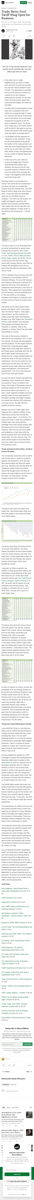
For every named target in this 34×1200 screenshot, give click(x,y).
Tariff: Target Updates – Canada (13, 993)
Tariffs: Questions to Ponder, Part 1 (14, 968)
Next (27, 1071)
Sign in (30, 2)
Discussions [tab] (15, 1107)
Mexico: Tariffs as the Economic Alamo (15, 986)
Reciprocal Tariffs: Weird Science (13, 923)
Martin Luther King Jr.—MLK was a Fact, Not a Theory (12, 1131)
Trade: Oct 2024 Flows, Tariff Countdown (16, 979)
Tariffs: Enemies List (8, 898)
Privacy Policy (22, 1189)
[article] (17, 1119)
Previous (7, 1071)
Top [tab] (4, 1107)
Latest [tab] (8, 1107)
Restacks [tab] (13, 1084)
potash (8, 762)
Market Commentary (9, 8)
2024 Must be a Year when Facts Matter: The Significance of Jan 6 (11, 1115)
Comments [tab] (6, 1084)
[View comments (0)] (9, 36)
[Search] (31, 1107)
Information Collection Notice (20, 1050)
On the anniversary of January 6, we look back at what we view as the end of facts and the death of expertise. (12, 1120)
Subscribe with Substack (18, 1181)
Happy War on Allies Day (10, 902)
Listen (30, 31)
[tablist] (9, 1084)
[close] (28, 1144)
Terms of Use (25, 1048)
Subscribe (23, 2)
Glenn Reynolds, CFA (12, 30)
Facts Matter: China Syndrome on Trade (16, 1018)
